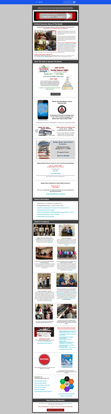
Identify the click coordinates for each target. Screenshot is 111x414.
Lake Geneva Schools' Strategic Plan (66, 393)
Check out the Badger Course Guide (68, 298)
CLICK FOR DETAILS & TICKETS (55, 194)
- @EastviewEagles (66, 337)
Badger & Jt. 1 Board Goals (66, 395)
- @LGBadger (67, 332)
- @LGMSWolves (65, 343)
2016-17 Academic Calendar (40, 380)
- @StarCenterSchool (66, 346)
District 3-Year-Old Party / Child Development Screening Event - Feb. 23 (55, 212)
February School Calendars (40, 387)
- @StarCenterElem (67, 347)
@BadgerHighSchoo (61, 294)
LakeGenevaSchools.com (67, 403)
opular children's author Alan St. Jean (65, 43)
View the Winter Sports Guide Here (44, 343)
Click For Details (55, 94)
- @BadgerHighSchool (67, 330)
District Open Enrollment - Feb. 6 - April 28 (48, 214)
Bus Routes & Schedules (39, 389)
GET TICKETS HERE (55, 173)
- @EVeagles (65, 339)
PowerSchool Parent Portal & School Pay (43, 391)
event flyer (42, 56)
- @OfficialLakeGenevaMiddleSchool (66, 342)
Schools (48, 385)
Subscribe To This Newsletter (55, 410)
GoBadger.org (48, 341)
